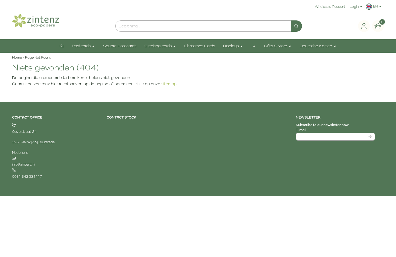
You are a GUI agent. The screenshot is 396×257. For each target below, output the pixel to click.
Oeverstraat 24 (24, 132)
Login (354, 7)
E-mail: (334, 130)
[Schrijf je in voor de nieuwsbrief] (370, 137)
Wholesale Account (330, 7)
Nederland (20, 153)
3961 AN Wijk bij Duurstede (33, 142)
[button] (374, 6)
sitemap (168, 83)
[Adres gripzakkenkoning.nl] (51, 125)
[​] (51, 158)
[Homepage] (61, 46)
